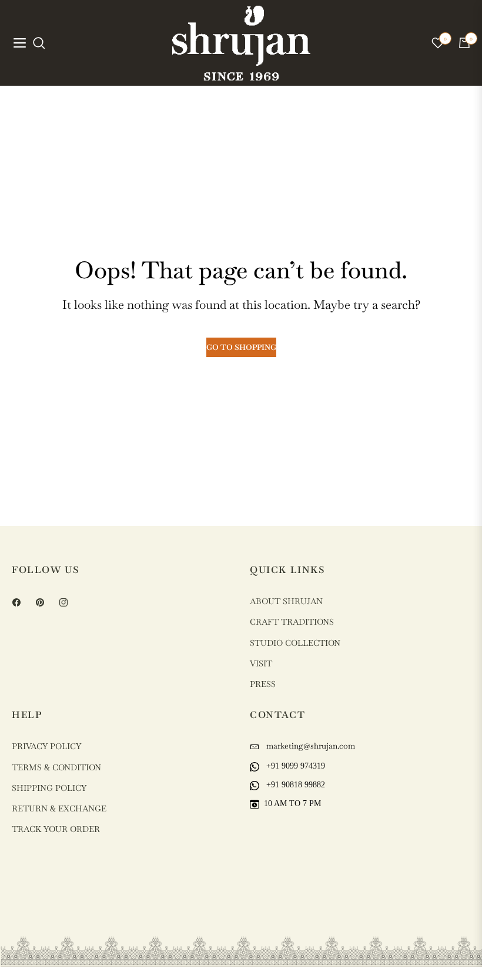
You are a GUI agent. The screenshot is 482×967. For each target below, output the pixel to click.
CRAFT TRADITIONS (292, 621)
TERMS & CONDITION (56, 767)
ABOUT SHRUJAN (286, 601)
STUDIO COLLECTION (295, 643)
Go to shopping (241, 347)
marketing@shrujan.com (309, 745)
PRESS (263, 684)
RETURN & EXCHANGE (59, 808)
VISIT (261, 663)
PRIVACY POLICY (46, 746)
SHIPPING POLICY (49, 788)
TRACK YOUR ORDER (56, 829)
